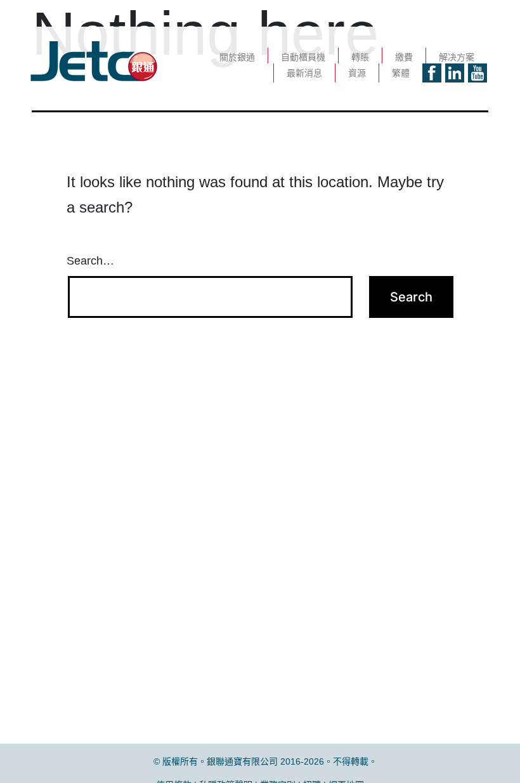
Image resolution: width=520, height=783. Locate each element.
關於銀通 (237, 57)
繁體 (401, 73)
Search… (90, 260)
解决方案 (456, 57)
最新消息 (304, 73)
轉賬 (360, 57)
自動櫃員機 (303, 57)
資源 (357, 73)
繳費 (404, 57)
